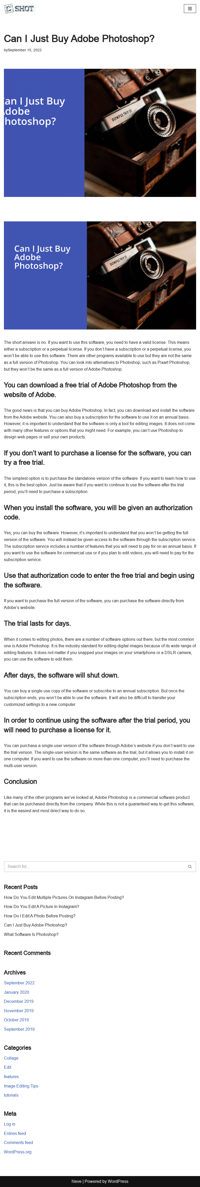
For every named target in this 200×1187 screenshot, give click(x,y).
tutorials (11, 1095)
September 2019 (19, 1029)
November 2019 (19, 1011)
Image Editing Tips (21, 1086)
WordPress (118, 1181)
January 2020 (16, 992)
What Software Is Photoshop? (31, 934)
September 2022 (19, 983)
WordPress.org (18, 1152)
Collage (11, 1058)
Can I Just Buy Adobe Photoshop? (35, 925)
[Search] (190, 866)
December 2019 (19, 1001)
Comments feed (18, 1142)
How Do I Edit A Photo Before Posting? (40, 916)
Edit (7, 1067)
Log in (9, 1124)
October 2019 (16, 1020)
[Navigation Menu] (190, 8)
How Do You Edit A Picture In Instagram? (41, 906)
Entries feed (15, 1133)
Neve (77, 1181)
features (11, 1076)
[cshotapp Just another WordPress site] (19, 9)
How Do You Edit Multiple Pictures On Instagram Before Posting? (64, 897)
